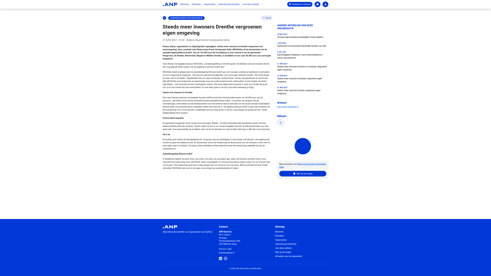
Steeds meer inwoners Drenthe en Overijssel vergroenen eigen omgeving (302, 68)
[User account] (325, 4)
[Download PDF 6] (280, 123)
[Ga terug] (164, 18)
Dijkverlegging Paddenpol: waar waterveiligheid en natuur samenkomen (299, 56)
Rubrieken (196, 4)
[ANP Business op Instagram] (225, 258)
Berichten (184, 4)
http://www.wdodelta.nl (287, 107)
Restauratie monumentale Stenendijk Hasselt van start (301, 46)
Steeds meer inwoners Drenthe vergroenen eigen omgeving (298, 92)
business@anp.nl (226, 252)
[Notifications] (317, 4)
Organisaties (209, 4)
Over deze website (251, 4)
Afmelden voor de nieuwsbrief (288, 256)
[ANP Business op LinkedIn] (220, 258)
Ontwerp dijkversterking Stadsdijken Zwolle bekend (300, 37)
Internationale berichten (229, 4)
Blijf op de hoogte (283, 252)
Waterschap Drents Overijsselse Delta (186, 18)
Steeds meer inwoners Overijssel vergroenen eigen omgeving (299, 80)
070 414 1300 (225, 249)
